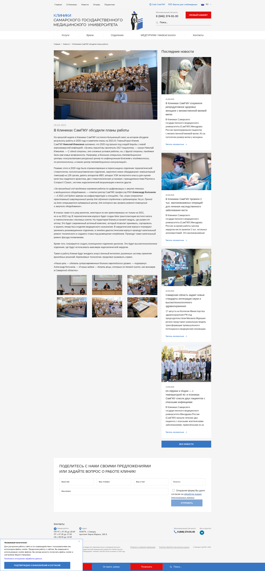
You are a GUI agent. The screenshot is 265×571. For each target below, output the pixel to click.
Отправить (187, 503)
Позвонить (146, 567)
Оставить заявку (111, 567)
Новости (85, 4)
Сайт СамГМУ (158, 4)
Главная (58, 4)
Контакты (198, 35)
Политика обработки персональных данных (174, 547)
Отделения (117, 35)
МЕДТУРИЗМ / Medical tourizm (158, 35)
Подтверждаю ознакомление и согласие (37, 565)
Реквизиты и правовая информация (142, 547)
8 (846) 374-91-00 (167, 16)
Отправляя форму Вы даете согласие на (188, 494)
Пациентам (109, 4)
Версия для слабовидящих (185, 4)
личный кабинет (198, 15)
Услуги (65, 35)
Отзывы (96, 4)
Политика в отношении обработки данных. (23, 558)
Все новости (186, 444)
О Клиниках (71, 4)
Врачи (90, 35)
